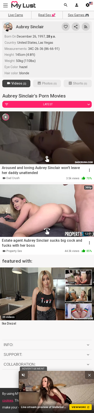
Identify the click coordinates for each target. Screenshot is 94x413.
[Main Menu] (5, 5)
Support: (13, 355)
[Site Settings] (87, 5)
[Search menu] (65, 5)
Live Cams (15, 15)
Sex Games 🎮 (78, 15)
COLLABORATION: (20, 364)
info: (8, 345)
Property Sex (14, 251)
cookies (7, 400)
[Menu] (76, 5)
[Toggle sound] (23, 375)
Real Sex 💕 (46, 15)
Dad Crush (13, 178)
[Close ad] (89, 375)
